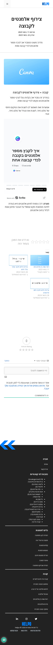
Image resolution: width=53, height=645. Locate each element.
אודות (46, 464)
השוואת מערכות (35, 494)
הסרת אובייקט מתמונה (40, 565)
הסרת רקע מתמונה (41, 535)
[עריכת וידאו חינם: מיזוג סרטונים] (39, 283)
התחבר (7, 360)
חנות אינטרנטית (37, 492)
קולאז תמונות (43, 545)
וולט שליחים (36, 489)
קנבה (41, 517)
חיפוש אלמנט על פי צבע (39, 589)
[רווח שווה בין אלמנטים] (39, 260)
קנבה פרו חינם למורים (40, 579)
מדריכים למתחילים (34, 509)
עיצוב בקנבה (36, 519)
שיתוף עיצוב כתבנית (41, 609)
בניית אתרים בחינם (36, 482)
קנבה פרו (37, 522)
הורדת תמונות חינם (41, 555)
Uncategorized (34, 479)
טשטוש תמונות (43, 550)
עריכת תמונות (38, 514)
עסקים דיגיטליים (37, 504)
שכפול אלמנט (43, 594)
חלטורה (40, 487)
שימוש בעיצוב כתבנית (40, 584)
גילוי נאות (24, 630)
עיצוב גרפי (39, 502)
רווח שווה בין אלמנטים (41, 267)
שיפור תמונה (43, 560)
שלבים (38, 497)
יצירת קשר (44, 469)
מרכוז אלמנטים (43, 604)
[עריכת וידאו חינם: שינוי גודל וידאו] (18, 260)
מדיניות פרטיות (35, 630)
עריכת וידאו (39, 507)
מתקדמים (37, 512)
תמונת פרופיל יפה (42, 540)
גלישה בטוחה (38, 484)
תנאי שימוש (14, 630)
